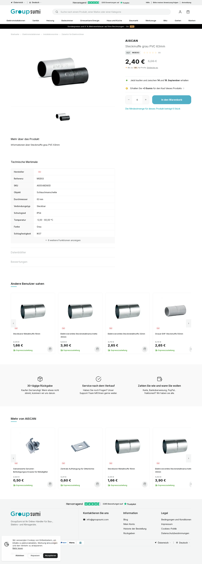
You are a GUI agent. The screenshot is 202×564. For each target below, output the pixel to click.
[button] (152, 52)
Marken (192, 20)
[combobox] (111, 12)
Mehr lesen (18, 548)
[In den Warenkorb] (50, 349)
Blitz (165, 20)
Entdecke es (152, 68)
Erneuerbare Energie (89, 20)
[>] (188, 323)
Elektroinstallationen (16, 20)
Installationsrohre (50, 34)
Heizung (50, 20)
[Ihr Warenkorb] (188, 12)
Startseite (15, 34)
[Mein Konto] (180, 12)
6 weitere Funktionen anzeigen (64, 240)
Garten (178, 20)
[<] (13, 323)
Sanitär (36, 20)
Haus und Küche (114, 20)
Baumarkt (133, 20)
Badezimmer (67, 20)
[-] (128, 99)
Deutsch (35, 2)
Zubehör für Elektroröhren (73, 34)
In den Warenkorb (171, 99)
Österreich (18, 2)
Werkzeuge (151, 20)
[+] (145, 99)
